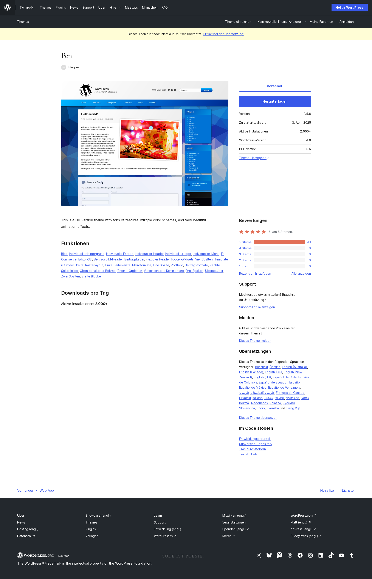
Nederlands (259, 403)
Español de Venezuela (284, 387)
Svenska (273, 408)
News (21, 522)
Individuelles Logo (178, 254)
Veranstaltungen (234, 522)
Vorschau (275, 86)
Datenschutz (26, 536)
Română (275, 403)
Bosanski (261, 367)
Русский (289, 403)
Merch (228, 536)
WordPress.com (304, 515)
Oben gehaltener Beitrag (98, 271)
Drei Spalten (194, 271)
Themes (23, 21)
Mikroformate (141, 265)
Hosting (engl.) (28, 529)
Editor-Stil (85, 259)
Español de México (253, 387)
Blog (64, 254)
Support (160, 522)
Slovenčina (247, 408)
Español (295, 382)
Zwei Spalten (70, 276)
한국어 (279, 398)
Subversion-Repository (255, 444)
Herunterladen (275, 101)
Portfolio (177, 265)
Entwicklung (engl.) (167, 529)
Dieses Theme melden (255, 340)
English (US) (262, 377)
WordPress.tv (165, 536)
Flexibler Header (158, 259)
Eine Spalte (161, 265)
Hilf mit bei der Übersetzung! (223, 34)
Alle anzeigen (301, 273)
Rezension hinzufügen (255, 273)
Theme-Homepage (253, 158)
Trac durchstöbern (252, 449)
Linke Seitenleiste (117, 265)
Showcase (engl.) (98, 515)
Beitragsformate (196, 265)
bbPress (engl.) (303, 529)
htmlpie (73, 67)
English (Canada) (251, 372)
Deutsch (63, 555)
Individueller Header (149, 254)
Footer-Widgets (182, 259)
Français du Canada (290, 392)
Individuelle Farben (119, 254)
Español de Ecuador (273, 382)
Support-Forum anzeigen (257, 307)
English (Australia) (294, 367)
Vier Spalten (204, 259)
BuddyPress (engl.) (306, 536)
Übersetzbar (214, 271)
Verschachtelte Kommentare (164, 271)
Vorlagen (92, 536)
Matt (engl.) (301, 522)
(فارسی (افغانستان (256, 392)
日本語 (268, 398)
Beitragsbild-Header (108, 259)
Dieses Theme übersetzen (258, 417)
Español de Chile (285, 377)
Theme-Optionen (129, 271)
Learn (158, 515)
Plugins (91, 529)
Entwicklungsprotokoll (255, 438)
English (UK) (273, 372)
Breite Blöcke (91, 276)
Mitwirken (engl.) (234, 515)
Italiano (258, 398)
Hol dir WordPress (350, 7)
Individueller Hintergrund (86, 254)
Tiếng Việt (293, 408)
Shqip (261, 408)
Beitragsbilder (134, 259)
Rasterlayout (94, 265)
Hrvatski (245, 398)
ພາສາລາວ (292, 398)
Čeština (275, 367)
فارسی (244, 392)
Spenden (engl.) (236, 529)
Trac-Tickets (248, 454)
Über (20, 515)
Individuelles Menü (206, 254)
